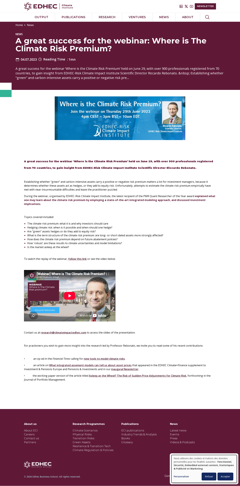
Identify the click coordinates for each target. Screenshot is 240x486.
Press (173, 438)
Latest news (178, 430)
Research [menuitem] (107, 17)
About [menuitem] (187, 17)
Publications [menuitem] (73, 17)
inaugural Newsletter (124, 369)
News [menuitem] (164, 17)
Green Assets (81, 442)
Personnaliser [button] (181, 476)
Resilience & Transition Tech (92, 446)
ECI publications (132, 430)
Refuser (209, 476)
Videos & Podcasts (182, 442)
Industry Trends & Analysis (139, 434)
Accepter (225, 476)
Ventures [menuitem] (137, 17)
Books (125, 438)
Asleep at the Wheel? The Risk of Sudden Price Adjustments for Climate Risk (137, 375)
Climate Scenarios (85, 430)
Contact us (31, 438)
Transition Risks (83, 438)
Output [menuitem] (41, 17)
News (30, 25)
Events (174, 434)
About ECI (31, 430)
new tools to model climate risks (104, 358)
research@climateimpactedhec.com (63, 332)
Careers (29, 434)
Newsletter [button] (205, 6)
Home (19, 25)
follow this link (77, 259)
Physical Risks (82, 434)
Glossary (127, 442)
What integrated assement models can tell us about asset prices (90, 365)
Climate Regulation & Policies (93, 450)
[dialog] (204, 469)
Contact (170, 476)
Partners (30, 442)
